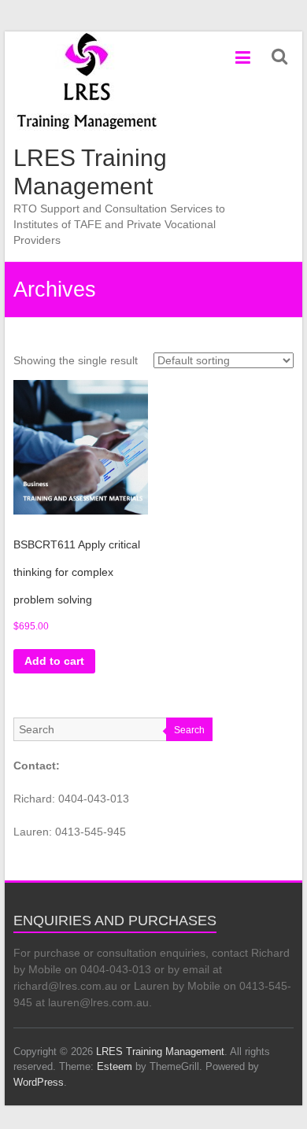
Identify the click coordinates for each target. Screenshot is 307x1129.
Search (189, 730)
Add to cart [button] (54, 661)
